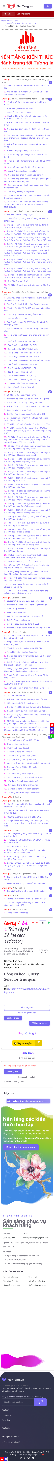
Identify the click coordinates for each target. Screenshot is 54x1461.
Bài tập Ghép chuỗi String (18, 620)
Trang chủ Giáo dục (9, 20)
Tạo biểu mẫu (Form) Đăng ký (21, 387)
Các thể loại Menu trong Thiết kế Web (24, 817)
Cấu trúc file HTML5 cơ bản (19, 112)
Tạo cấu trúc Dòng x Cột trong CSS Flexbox (26, 891)
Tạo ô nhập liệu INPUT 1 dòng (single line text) (27, 304)
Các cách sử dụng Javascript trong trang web (27, 605)
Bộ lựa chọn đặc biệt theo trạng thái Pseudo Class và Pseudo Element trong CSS (25, 556)
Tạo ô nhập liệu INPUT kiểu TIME (22, 364)
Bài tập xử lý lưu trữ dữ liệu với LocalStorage (26, 899)
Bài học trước (13, 1018)
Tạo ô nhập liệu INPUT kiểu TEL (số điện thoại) (29, 360)
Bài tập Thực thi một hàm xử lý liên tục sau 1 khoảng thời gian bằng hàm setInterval (25, 669)
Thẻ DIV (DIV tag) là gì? (18, 281)
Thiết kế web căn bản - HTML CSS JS (22, 23)
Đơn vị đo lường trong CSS (19, 410)
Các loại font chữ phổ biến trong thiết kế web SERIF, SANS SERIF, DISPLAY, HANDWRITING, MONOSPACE (26, 204)
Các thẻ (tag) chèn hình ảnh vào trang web (27, 175)
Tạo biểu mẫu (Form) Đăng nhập (22, 383)
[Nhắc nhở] (2, 1459)
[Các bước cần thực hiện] (6, 1459)
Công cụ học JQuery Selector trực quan (25, 1101)
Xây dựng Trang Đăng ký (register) (23, 785)
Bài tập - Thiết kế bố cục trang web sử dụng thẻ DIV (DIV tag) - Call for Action (27, 466)
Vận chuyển (33, 1277)
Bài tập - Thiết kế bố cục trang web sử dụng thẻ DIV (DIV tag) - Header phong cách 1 (27, 447)
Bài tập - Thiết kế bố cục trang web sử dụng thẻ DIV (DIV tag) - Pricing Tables (27, 530)
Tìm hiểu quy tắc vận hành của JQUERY (24, 648)
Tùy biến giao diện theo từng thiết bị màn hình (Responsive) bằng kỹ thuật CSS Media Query (26, 728)
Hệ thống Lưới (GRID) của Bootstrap (23, 703)
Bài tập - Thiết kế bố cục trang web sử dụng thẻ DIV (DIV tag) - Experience (27, 492)
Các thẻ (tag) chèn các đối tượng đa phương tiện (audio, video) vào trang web (27, 180)
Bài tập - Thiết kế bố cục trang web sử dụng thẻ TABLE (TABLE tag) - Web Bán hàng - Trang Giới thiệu (27, 238)
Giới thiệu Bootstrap (16, 695)
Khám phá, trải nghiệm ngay (20, 1147)
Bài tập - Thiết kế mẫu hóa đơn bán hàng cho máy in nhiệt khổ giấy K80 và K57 (26, 592)
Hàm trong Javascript (16, 612)
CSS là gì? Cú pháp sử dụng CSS (21, 395)
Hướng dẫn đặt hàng (37, 1285)
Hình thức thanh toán (11, 1285)
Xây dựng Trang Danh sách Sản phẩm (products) (28, 763)
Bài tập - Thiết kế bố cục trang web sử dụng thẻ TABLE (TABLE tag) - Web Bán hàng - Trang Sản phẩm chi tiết (28, 262)
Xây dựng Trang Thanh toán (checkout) (25, 777)
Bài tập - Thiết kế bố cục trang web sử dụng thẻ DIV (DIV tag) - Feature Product (27, 472)
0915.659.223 (9, 1238)
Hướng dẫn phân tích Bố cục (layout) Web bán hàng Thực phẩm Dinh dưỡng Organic (26, 572)
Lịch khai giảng (23, 14)
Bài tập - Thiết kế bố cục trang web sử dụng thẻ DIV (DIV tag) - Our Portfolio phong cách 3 (27, 511)
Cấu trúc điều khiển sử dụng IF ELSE (23, 624)
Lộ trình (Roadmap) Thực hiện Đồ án (23, 740)
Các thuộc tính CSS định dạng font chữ (24, 402)
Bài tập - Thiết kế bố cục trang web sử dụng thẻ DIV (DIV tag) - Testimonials (27, 524)
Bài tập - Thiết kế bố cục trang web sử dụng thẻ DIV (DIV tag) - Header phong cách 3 (27, 460)
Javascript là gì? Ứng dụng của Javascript (25, 601)
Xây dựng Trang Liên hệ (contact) (21, 759)
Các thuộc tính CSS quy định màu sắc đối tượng (28, 406)
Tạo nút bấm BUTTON (17, 318)
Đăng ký (40, 1401)
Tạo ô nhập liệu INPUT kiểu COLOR (22, 341)
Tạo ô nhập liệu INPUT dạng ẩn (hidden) (25, 314)
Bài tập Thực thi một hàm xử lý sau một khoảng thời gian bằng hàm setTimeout (26, 663)
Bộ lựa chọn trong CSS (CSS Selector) (25, 561)
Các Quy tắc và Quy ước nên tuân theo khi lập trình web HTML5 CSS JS (25, 117)
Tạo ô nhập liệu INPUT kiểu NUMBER (24, 353)
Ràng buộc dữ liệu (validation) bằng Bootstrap (27, 711)
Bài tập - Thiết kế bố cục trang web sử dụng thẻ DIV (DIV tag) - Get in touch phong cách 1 (27, 536)
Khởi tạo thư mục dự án (17, 744)
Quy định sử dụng (10, 1277)
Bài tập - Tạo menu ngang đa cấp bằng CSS (26, 414)
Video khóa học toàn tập (17, 913)
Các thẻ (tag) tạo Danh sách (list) (22, 171)
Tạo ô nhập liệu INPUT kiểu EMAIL (23, 349)
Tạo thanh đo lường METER (20, 372)
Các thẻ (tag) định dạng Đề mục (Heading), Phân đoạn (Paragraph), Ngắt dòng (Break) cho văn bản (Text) (27, 138)
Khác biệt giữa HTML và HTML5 (21, 108)
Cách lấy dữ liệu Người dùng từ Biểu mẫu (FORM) (28, 628)
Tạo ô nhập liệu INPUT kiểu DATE (23, 345)
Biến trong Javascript (16, 608)
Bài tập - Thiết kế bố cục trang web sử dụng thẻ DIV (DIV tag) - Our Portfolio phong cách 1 (27, 498)
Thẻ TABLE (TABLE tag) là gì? (20, 214)
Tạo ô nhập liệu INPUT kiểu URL (22, 368)
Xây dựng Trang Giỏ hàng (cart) (21, 773)
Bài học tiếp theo (39, 1023)
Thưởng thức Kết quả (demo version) (24, 792)
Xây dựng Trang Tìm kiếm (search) (23, 789)
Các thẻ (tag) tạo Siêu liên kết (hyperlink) (26, 167)
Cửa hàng (6, 1420)
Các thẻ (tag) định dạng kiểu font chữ (23, 150)
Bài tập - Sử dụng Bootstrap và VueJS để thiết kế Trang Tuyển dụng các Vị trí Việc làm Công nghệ (27, 864)
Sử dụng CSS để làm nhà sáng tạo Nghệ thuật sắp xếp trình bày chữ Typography (26, 566)
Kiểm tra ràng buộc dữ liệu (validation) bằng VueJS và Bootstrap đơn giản (25, 851)
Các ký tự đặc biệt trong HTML (21, 191)
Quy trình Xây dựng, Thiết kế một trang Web (26, 883)
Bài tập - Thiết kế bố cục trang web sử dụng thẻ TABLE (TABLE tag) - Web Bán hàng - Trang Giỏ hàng (27, 269)
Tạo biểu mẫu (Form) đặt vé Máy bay (24, 379)
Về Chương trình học (27, 1012)
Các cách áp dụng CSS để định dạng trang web (28, 399)
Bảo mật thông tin (10, 1281)
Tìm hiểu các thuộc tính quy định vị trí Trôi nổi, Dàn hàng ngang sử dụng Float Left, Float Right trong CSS (27, 430)
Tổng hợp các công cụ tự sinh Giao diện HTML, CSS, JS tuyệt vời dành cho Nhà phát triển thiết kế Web (26, 823)
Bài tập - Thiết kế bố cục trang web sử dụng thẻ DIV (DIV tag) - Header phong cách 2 (27, 453)
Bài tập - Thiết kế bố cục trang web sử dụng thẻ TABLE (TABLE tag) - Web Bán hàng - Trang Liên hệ (26, 245)
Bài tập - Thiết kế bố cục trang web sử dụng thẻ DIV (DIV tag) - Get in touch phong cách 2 (27, 543)
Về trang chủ (27, 1007)
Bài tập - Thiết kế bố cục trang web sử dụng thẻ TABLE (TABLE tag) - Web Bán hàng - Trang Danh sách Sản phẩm (26, 253)
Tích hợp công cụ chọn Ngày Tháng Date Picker (29, 688)
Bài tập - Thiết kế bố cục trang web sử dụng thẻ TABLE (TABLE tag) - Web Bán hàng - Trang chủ (26, 232)
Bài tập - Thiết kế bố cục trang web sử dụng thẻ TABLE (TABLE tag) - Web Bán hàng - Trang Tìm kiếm (27, 276)
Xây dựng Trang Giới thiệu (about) (22, 755)
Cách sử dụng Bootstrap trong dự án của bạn (27, 699)
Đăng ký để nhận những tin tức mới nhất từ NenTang (22, 1397)
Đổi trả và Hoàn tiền (37, 1281)
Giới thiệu (6, 1415)
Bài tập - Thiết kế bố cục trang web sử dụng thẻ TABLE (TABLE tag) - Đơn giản (26, 226)
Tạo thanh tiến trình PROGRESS (22, 376)
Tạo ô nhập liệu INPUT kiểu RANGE (23, 356)
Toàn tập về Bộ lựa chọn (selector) (22, 652)
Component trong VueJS (18, 846)
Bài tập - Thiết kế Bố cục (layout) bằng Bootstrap (28, 707)
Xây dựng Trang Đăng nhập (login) (23, 781)
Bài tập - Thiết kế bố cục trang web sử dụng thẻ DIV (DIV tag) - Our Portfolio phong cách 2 (27, 504)
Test (9, 869)
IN (43, 923)
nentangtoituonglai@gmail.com (35, 1238)
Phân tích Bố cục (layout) (18, 748)
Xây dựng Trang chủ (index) (19, 751)
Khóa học (8, 14)
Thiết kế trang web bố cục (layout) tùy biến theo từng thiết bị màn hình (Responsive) (26, 722)
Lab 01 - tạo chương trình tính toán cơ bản (25, 616)
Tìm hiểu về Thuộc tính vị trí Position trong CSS (28, 424)
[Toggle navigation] (3, 6)
